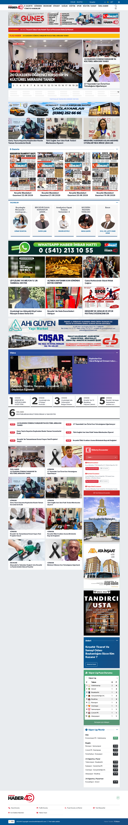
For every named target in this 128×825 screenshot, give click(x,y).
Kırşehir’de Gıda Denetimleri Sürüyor (60, 312)
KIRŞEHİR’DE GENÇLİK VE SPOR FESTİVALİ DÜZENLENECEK (99, 312)
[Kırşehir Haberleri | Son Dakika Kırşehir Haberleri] (15, 7)
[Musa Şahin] (85, 221)
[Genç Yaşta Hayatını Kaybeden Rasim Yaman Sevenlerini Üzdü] (26, 487)
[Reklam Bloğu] (64, 19)
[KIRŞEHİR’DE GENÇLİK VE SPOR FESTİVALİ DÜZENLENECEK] (101, 297)
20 (77, 86)
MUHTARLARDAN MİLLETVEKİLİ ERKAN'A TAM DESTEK (36, 414)
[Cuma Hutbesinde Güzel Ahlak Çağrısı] (101, 267)
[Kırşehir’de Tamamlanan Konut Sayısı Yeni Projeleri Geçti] (26, 519)
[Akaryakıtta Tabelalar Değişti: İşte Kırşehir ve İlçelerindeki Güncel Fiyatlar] (26, 550)
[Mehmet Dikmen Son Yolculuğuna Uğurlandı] (64, 550)
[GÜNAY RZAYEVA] (20, 221)
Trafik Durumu (43, 808)
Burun (107, 208)
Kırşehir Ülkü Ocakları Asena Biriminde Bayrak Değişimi (94, 440)
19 (73, 86)
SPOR (79, 6)
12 (49, 86)
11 (45, 86)
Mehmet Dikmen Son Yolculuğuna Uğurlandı (63, 565)
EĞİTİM (72, 6)
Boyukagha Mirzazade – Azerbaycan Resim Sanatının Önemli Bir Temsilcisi (20, 210)
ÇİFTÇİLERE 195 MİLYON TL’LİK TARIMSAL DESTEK (24, 282)
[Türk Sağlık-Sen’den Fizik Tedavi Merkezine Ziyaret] (64, 487)
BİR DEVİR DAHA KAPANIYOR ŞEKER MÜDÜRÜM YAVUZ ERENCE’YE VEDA (42, 210)
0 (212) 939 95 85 (93, 468)
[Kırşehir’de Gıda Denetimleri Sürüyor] (64, 297)
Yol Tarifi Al (105, 468)
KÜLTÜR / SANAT (89, 6)
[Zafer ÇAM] (42, 221)
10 (41, 86)
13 (52, 86)
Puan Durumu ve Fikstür (74, 808)
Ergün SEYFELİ (64, 231)
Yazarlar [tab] (14, 202)
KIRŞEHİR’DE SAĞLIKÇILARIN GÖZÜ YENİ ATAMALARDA (20, 402)
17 (66, 86)
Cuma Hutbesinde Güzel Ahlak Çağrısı (99, 282)
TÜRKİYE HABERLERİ (32, 8)
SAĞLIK (65, 6)
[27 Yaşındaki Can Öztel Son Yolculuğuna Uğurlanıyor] (64, 456)
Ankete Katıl (91, 664)
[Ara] (116, 6)
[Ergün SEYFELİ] (64, 221)
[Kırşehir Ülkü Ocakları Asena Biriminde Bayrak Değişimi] (64, 519)
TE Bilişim (117, 821)
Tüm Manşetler (100, 808)
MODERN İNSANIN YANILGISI (85, 210)
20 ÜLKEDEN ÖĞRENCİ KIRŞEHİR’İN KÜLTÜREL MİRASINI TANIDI (45, 36)
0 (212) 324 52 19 (92, 481)
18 (70, 86)
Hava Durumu (15, 808)
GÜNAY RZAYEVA (20, 231)
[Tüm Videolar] (117, 353)
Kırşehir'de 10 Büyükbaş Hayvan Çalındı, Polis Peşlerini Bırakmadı (89, 402)
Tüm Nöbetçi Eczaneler (102, 493)
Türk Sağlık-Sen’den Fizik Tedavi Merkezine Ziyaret (93, 432)
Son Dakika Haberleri (17, 812)
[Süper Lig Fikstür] (117, 730)
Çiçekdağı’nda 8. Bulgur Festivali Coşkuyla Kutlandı (44, 402)
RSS (12, 821)
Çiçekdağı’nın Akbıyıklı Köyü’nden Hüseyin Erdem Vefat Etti (26, 312)
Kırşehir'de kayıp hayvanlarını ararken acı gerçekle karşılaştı (112, 402)
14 (56, 86)
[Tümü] (117, 149)
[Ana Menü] (116, 8)
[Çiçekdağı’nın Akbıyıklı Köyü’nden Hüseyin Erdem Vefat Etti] (26, 297)
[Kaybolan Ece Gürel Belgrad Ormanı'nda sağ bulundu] (81, 360)
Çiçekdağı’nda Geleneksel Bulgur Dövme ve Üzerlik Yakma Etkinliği (67, 402)
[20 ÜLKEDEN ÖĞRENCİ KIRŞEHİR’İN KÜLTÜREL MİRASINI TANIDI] (26, 456)
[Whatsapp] (118, 797)
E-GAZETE (28, 6)
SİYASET (56, 6)
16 (63, 86)
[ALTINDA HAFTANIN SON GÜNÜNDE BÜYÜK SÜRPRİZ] (64, 267)
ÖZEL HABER (103, 6)
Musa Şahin (85, 231)
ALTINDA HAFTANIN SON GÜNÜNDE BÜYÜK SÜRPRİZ (63, 282)
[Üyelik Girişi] (118, 2)
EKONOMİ (47, 6)
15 (59, 86)
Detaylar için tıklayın (101, 722)
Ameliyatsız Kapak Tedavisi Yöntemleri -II (64, 210)
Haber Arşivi (43, 812)
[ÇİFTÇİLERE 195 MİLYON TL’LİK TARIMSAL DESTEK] (26, 267)
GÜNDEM (38, 6)
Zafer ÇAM (42, 231)
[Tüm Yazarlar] (117, 202)
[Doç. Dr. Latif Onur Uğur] (107, 221)
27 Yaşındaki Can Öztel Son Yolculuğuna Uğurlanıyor (94, 424)
